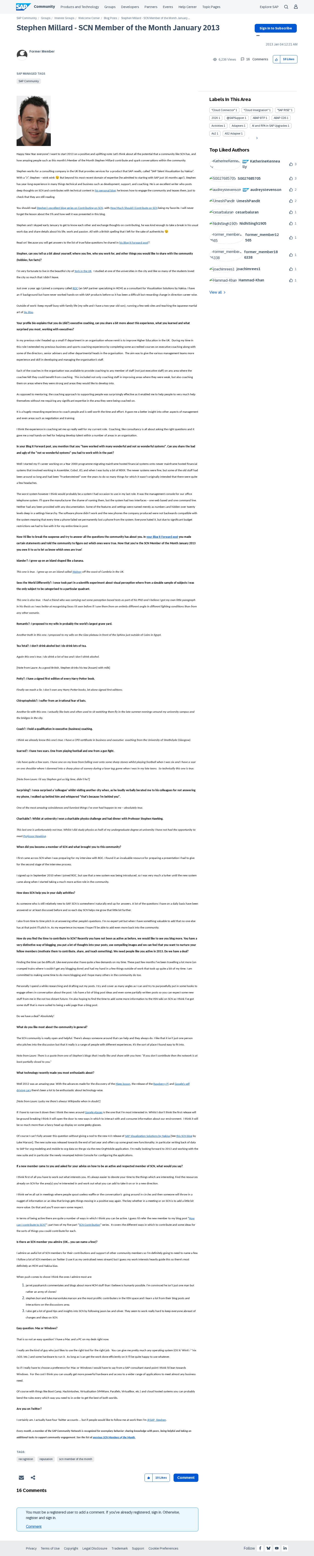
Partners (151, 7)
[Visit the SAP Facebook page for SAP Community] (260, 1548)
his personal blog (105, 190)
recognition (26, 1459)
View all (215, 292)
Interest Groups (64, 18)
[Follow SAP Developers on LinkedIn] (285, 1548)
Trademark (119, 1548)
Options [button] (257, 36)
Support (138, 1548)
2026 (214, 118)
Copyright (71, 1548)
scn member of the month (75, 1459)
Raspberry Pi (161, 1083)
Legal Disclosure (95, 1548)
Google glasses (94, 1112)
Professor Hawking (34, 836)
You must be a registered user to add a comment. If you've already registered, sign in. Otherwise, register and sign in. (103, 1515)
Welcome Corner (89, 18)
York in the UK (82, 271)
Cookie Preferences (163, 1548)
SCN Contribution (89, 1224)
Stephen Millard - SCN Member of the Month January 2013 (118, 28)
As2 (213, 133)
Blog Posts (110, 18)
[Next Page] (256, 138)
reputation (46, 1459)
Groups (110, 7)
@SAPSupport (235, 118)
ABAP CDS (280, 118)
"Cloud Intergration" (256, 110)
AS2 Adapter (232, 133)
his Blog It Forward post (133, 242)
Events (168, 7)
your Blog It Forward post (162, 536)
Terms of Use (50, 1548)
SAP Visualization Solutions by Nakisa (147, 1136)
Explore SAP (269, 7)
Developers (130, 7)
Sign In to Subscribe (276, 28)
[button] (276, 59)
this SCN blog (184, 1136)
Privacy (31, 1548)
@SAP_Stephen (156, 1420)
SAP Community (27, 18)
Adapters (237, 125)
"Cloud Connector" (223, 110)
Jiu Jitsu (28, 312)
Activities (217, 125)
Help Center (188, 7)
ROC (75, 288)
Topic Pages (211, 7)
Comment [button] (186, 1478)
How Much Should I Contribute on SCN (133, 208)
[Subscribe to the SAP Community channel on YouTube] (277, 1548)
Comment (34, 1526)
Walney (77, 571)
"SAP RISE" (283, 110)
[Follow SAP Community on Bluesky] (268, 1548)
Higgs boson (123, 1083)
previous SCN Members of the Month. (114, 1437)
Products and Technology (80, 7)
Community (44, 6)
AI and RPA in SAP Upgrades (269, 125)
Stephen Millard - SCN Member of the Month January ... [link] (155, 18)
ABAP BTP (259, 118)
